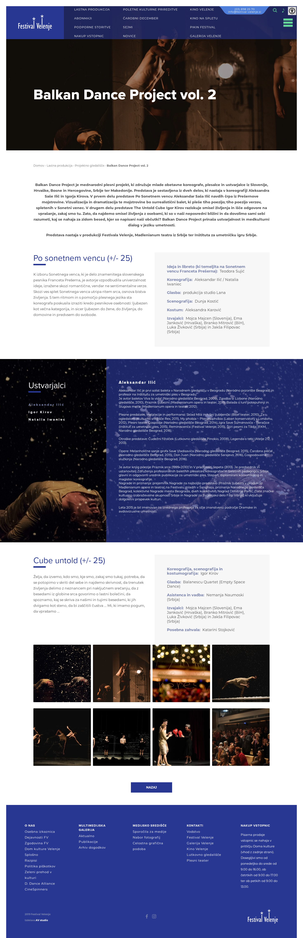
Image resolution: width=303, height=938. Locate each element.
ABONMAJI (83, 18)
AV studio (42, 920)
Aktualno (86, 836)
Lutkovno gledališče (204, 855)
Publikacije (88, 842)
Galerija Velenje (200, 843)
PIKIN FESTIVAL (202, 27)
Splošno (31, 855)
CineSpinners (36, 889)
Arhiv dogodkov (92, 847)
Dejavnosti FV (36, 837)
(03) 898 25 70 (245, 9)
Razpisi (31, 860)
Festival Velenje (200, 837)
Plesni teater (198, 860)
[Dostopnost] (292, 11)
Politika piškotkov (40, 866)
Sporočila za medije (150, 832)
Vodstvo (193, 832)
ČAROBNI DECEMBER (140, 18)
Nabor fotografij (146, 837)
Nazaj (151, 787)
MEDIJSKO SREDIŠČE (150, 825)
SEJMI (128, 27)
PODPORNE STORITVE (92, 27)
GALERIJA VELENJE (205, 36)
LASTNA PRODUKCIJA (92, 9)
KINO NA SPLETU (204, 18)
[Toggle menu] (288, 22)
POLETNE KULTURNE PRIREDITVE (150, 9)
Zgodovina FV (36, 843)
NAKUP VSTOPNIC (89, 36)
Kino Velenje (197, 849)
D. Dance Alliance (40, 883)
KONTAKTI (195, 825)
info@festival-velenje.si (244, 11)
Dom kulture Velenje (42, 849)
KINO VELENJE (202, 9)
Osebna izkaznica (40, 832)
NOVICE (129, 36)
